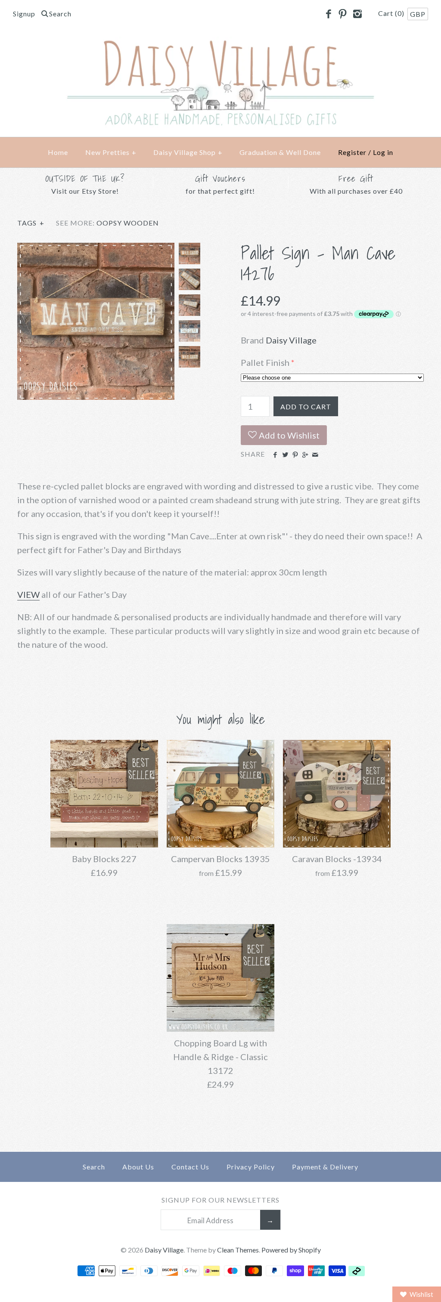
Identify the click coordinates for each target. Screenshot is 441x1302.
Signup (24, 13)
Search (94, 1167)
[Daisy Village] (220, 43)
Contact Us (190, 1167)
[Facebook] (328, 14)
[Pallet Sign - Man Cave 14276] (95, 249)
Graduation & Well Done (280, 152)
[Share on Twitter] (285, 455)
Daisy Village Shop (188, 152)
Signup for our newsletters (220, 1200)
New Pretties (111, 152)
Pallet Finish (265, 362)
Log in (383, 152)
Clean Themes (238, 1250)
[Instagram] (357, 14)
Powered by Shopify (291, 1250)
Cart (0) (392, 13)
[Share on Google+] (305, 455)
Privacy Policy (251, 1167)
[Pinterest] (342, 14)
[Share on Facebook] (275, 455)
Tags (30, 223)
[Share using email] (315, 455)
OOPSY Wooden (127, 223)
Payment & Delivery (325, 1167)
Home (58, 152)
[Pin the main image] (295, 455)
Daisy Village (291, 340)
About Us (138, 1167)
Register (352, 152)
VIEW (28, 594)
